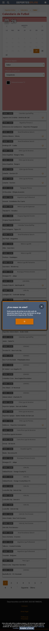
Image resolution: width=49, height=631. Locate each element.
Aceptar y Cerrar (27, 628)
